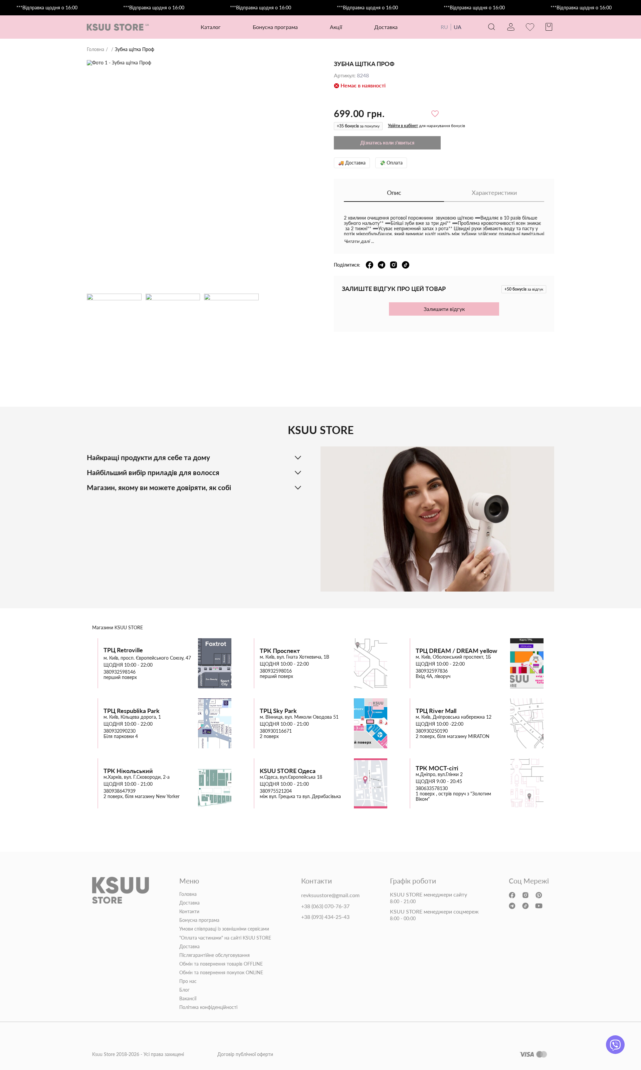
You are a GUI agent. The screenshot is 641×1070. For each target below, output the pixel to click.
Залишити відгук (444, 309)
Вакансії (187, 998)
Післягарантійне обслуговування (214, 955)
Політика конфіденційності (208, 1007)
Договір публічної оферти (245, 1054)
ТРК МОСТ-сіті (437, 768)
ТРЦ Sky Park (278, 710)
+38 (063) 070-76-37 (325, 906)
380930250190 (432, 731)
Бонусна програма (275, 27)
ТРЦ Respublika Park (131, 710)
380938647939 (119, 791)
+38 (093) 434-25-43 (325, 917)
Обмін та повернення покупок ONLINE (221, 972)
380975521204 (276, 791)
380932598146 (119, 672)
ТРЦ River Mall (436, 710)
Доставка (386, 27)
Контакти (189, 911)
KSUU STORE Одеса (287, 770)
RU (444, 27)
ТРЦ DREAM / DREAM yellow (456, 650)
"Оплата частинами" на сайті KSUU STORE (225, 938)
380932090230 (119, 731)
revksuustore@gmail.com (330, 895)
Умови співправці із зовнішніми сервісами (224, 929)
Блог (184, 990)
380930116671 (276, 731)
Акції (336, 27)
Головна (95, 49)
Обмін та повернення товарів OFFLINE (221, 964)
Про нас (188, 981)
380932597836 (432, 671)
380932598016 (276, 671)
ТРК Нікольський (128, 770)
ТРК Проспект (280, 650)
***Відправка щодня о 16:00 (46, 7)
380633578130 (432, 788)
